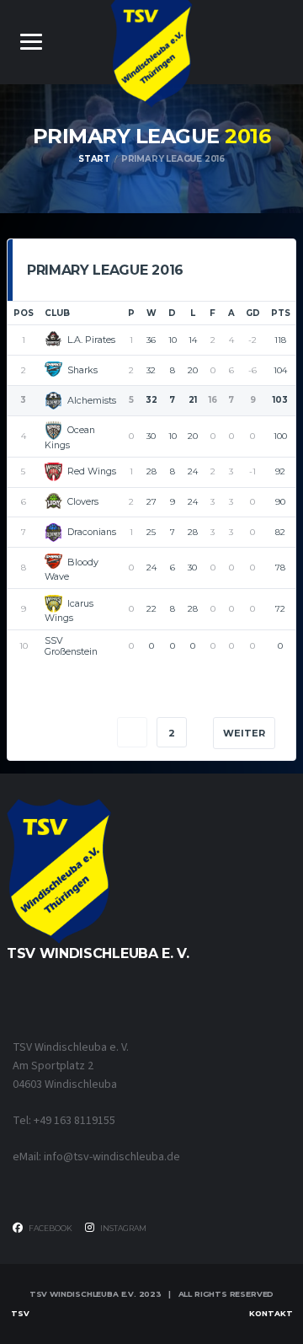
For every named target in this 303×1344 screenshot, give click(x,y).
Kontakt (271, 1313)
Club (57, 313)
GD (253, 313)
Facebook (49, 1228)
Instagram (122, 1228)
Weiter (244, 733)
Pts (280, 313)
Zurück (59, 733)
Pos (23, 313)
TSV (20, 1313)
